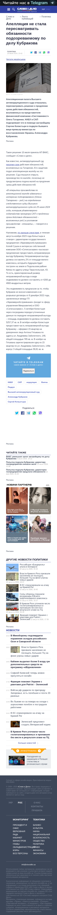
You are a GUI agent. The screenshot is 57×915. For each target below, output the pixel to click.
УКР (43, 9)
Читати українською (15, 59)
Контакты (37, 806)
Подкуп (11, 387)
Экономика (39, 853)
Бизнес (37, 825)
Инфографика (29, 751)
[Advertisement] (28, 145)
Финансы (38, 850)
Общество (39, 841)
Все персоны (20, 853)
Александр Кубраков (17, 397)
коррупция (32, 382)
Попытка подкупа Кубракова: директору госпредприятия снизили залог (27, 464)
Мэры (16, 850)
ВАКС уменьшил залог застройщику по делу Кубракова (27, 457)
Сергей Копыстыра (17, 402)
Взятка (44, 382)
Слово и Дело (10, 18)
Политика (46, 17)
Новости (12, 630)
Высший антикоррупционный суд (24, 392)
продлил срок (12, 165)
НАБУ (10, 382)
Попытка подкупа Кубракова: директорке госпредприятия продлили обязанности (27, 472)
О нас (37, 803)
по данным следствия (28, 233)
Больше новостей (27, 743)
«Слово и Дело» (24, 787)
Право (36, 847)
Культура (38, 828)
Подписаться (28, 371)
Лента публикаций (27, 18)
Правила (37, 810)
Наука (36, 831)
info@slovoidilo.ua (28, 865)
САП (20, 382)
